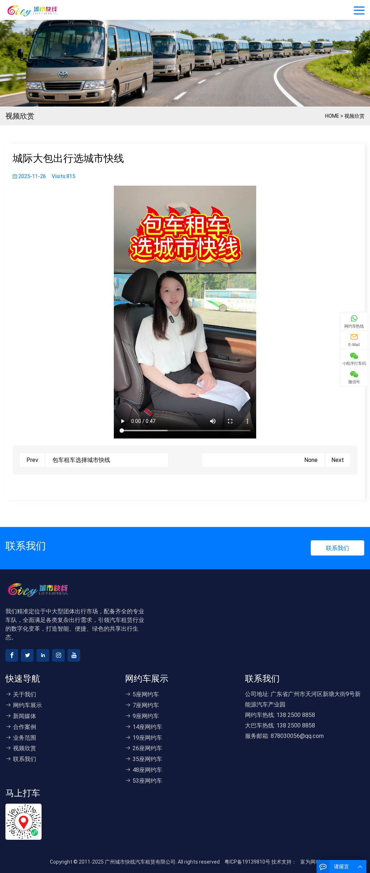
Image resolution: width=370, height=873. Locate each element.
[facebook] (11, 655)
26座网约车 (147, 748)
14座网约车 (147, 726)
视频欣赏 (354, 116)
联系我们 (337, 548)
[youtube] (74, 655)
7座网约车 (146, 705)
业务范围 (24, 737)
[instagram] (58, 655)
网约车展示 (27, 705)
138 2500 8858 (295, 715)
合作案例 (24, 726)
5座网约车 (146, 694)
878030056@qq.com (297, 735)
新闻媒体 (24, 716)
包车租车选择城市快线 (81, 460)
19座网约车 (147, 737)
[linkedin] (42, 655)
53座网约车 (147, 780)
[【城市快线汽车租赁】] (43, 10)
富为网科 (310, 862)
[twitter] (27, 655)
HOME (332, 116)
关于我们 (24, 694)
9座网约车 (146, 716)
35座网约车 (147, 759)
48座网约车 (147, 769)
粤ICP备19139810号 (247, 862)
